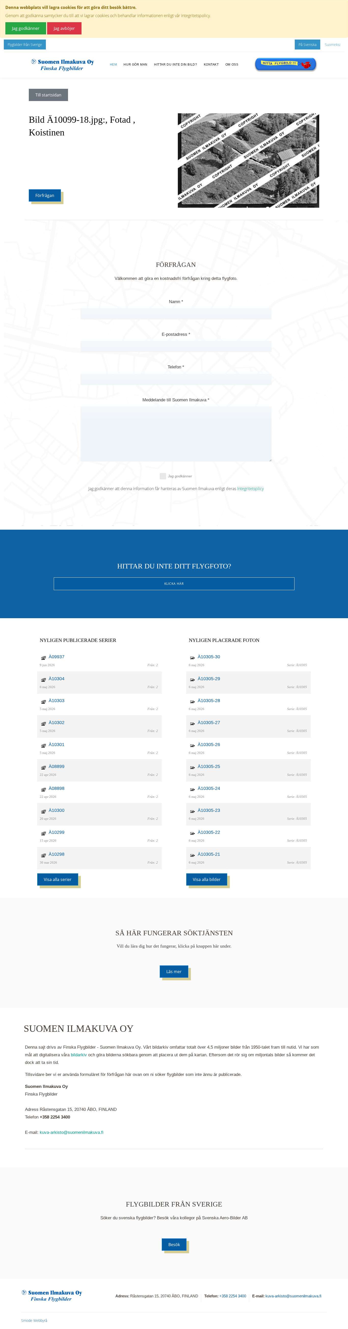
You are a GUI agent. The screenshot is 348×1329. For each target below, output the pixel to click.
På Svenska (307, 44)
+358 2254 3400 (232, 1296)
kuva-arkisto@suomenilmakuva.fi (71, 1132)
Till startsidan (48, 95)
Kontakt (211, 64)
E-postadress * (176, 334)
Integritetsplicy (250, 488)
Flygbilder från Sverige (25, 44)
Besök (174, 1244)
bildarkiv (79, 1054)
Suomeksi (332, 44)
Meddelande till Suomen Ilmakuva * (175, 400)
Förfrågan (44, 195)
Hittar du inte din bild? (175, 64)
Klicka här (174, 583)
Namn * (176, 301)
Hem (113, 64)
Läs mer (174, 971)
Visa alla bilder (207, 879)
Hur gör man (136, 64)
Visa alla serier (58, 879)
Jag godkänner (180, 476)
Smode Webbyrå (34, 1320)
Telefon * (176, 367)
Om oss (231, 64)
